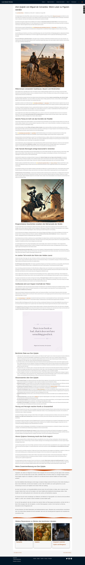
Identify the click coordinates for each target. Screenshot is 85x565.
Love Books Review (7, 2)
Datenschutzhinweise (17, 559)
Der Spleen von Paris (17, 552)
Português (50, 558)
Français (45, 558)
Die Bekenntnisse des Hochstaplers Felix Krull (42, 27)
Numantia (19, 542)
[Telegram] (71, 558)
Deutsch (34, 558)
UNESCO (36, 396)
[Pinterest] (69, 558)
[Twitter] (67, 558)
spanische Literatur (54, 386)
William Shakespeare (41, 389)
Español (42, 558)
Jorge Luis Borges (54, 162)
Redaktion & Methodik (17, 561)
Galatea (37, 542)
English (38, 558)
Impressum (15, 557)
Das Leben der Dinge (67, 552)
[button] (45, 2)
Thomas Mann (54, 27)
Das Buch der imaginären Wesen (43, 162)
